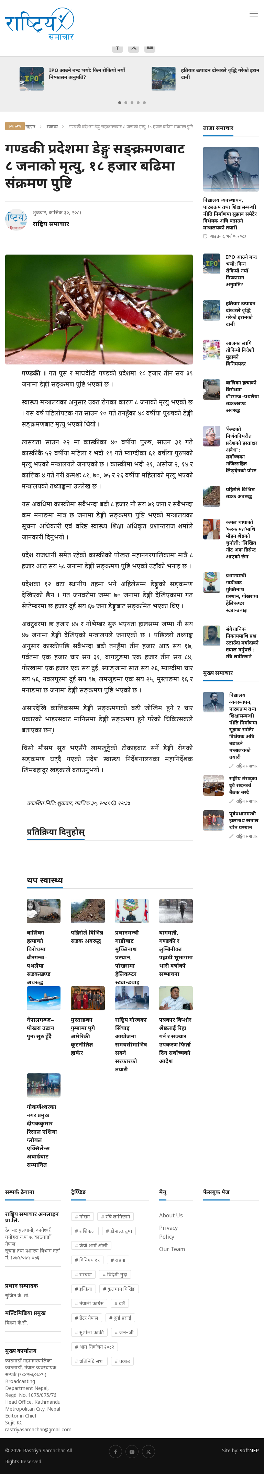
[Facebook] (117, 47)
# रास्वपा (83, 1274)
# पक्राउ (122, 1361)
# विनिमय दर (87, 1260)
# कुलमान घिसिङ (119, 1289)
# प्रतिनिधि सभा (89, 1361)
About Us (171, 1215)
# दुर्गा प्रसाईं (120, 1318)
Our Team (172, 1249)
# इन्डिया (83, 1289)
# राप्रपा (118, 1260)
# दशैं (119, 1303)
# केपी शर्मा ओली (91, 1245)
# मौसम (82, 1216)
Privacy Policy (168, 1232)
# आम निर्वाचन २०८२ (94, 1346)
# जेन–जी (124, 1332)
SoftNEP (249, 1450)
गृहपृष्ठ (30, 126)
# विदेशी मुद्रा (115, 1274)
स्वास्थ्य (52, 126)
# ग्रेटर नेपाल (86, 1318)
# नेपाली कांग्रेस (89, 1303)
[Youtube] (149, 47)
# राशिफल (85, 1231)
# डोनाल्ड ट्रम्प (119, 1231)
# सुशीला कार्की (89, 1332)
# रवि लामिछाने (115, 1216)
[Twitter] (133, 47)
